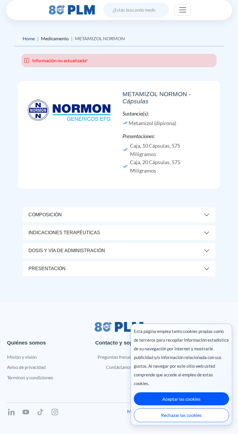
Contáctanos (119, 367)
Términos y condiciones (30, 377)
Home (29, 38)
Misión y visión (22, 357)
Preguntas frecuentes (119, 357)
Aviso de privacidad (26, 367)
